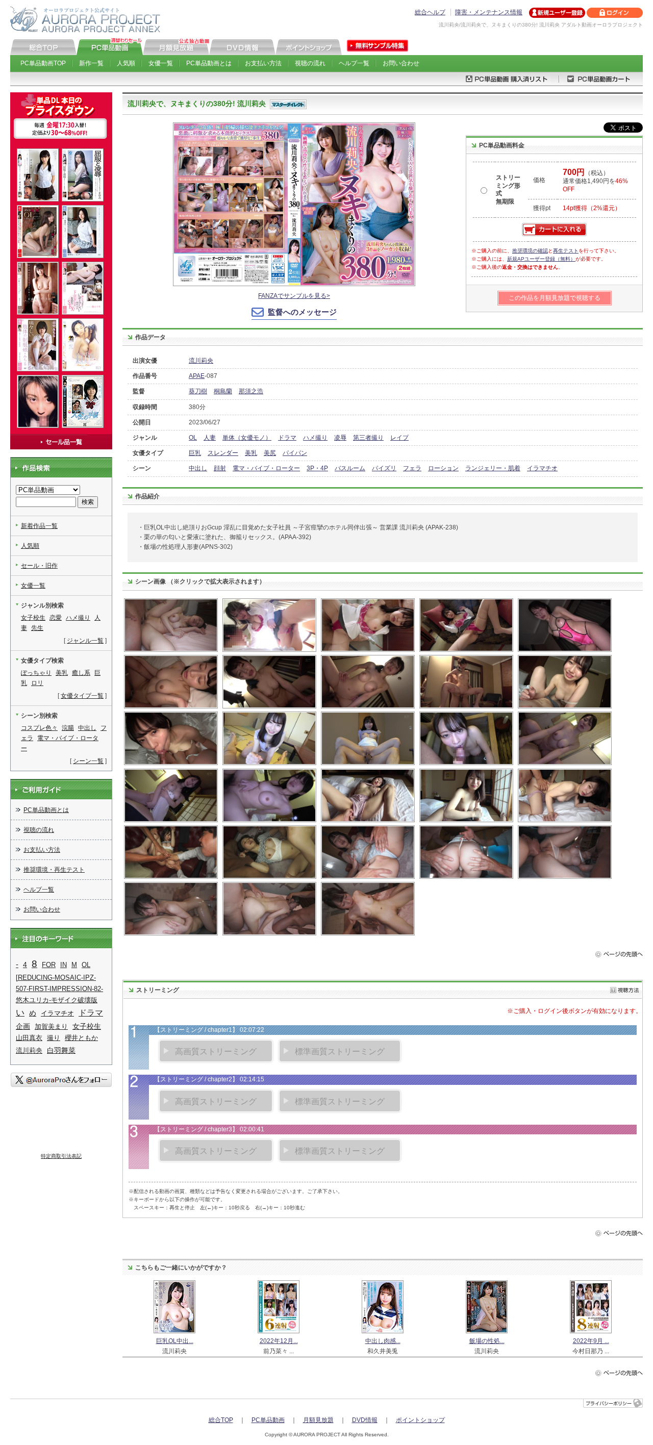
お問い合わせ (401, 63)
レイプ (399, 437)
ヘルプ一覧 (354, 63)
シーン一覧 (88, 761)
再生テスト (566, 250)
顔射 (220, 468)
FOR (49, 965)
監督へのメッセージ (302, 312)
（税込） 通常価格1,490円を (595, 181)
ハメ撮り (315, 437)
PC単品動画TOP (43, 63)
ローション (443, 468)
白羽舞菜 (61, 1050)
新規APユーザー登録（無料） (541, 259)
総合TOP (221, 1420)
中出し (198, 468)
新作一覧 (91, 63)
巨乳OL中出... (174, 1341)
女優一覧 (160, 63)
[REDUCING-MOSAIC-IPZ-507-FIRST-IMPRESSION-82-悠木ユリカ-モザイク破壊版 (59, 989)
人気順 (126, 63)
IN (63, 965)
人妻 (210, 437)
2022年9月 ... (591, 1341)
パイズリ (384, 468)
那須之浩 (251, 391)
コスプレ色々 (39, 727)
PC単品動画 (268, 1420)
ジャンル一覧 (85, 640)
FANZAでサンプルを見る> (294, 295)
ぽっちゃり (36, 672)
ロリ (37, 683)
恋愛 (55, 617)
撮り (53, 1038)
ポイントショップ (420, 1420)
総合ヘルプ (430, 12)
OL (193, 437)
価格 (539, 180)
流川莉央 (201, 360)
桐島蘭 (223, 391)
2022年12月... (279, 1341)
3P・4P (317, 468)
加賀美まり (51, 1026)
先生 (37, 627)
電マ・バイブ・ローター (266, 468)
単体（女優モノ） (246, 437)
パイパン (295, 453)
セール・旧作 (39, 565)
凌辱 (340, 437)
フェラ (412, 468)
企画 (23, 1026)
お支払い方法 (263, 63)
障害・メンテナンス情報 (488, 12)
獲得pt (541, 208)
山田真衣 (29, 1038)
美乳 (251, 453)
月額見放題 (318, 1420)
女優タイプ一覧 (82, 695)
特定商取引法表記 (61, 1156)
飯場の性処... (487, 1341)
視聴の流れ (310, 63)
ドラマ (287, 437)
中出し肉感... (382, 1341)
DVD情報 (365, 1420)
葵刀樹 (198, 391)
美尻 (270, 453)
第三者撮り (368, 437)
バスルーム (350, 468)
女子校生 (33, 617)
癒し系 (81, 672)
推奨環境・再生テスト (54, 869)
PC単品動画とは (209, 63)
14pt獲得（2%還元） (592, 208)
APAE (197, 375)
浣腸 (68, 727)
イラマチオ (542, 468)
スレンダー (223, 453)
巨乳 (195, 453)
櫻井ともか (81, 1038)
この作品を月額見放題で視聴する (554, 297)
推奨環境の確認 (530, 250)
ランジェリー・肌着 (492, 468)
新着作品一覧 (39, 525)
